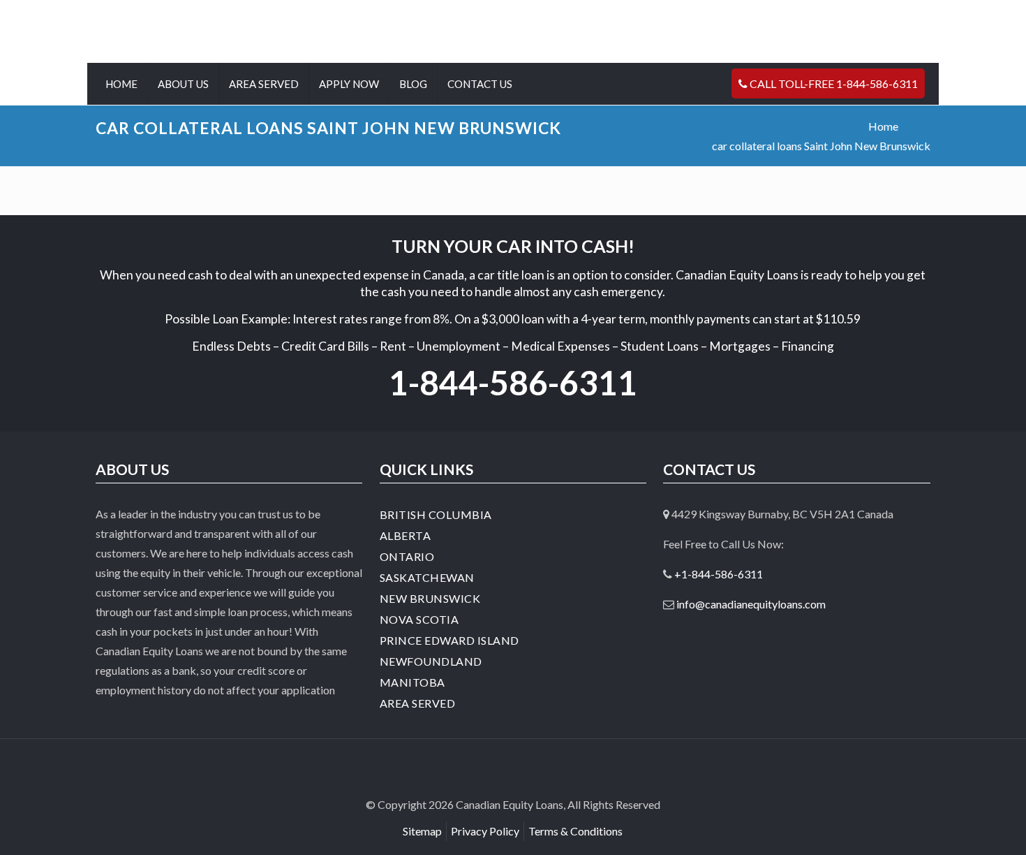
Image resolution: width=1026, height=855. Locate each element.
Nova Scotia (419, 619)
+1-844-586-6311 (718, 573)
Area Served (418, 703)
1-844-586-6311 (513, 382)
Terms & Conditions (575, 831)
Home (883, 126)
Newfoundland (431, 661)
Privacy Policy (485, 831)
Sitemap (422, 831)
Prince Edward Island (449, 640)
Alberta (405, 535)
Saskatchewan (427, 577)
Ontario (407, 556)
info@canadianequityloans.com (751, 604)
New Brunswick (430, 598)
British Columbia (436, 514)
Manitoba (412, 682)
